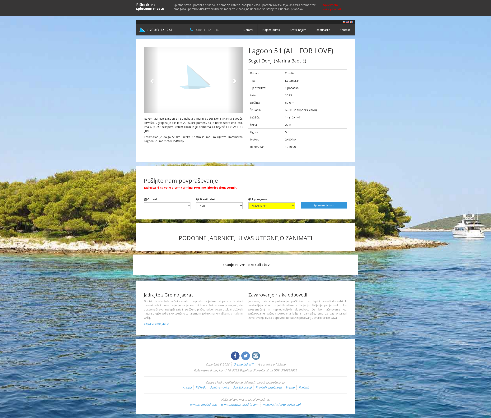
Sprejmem (330, 5)
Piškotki (201, 387)
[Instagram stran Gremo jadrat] (256, 355)
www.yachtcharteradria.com (239, 404)
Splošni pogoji (242, 387)
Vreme (290, 387)
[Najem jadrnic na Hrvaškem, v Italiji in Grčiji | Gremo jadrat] (161, 29)
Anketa (187, 387)
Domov (248, 30)
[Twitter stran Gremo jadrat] (246, 355)
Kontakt (345, 30)
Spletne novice (219, 387)
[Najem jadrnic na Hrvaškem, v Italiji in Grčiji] (344, 21)
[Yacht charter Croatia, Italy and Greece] (347, 21)
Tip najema (259, 199)
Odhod (152, 199)
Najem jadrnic (271, 30)
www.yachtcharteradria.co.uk (281, 404)
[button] (151, 80)
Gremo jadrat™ (243, 364)
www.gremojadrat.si (203, 404)
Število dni (207, 199)
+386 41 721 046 (207, 30)
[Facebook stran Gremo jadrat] (235, 355)
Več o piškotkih (332, 9)
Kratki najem (298, 30)
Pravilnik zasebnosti (269, 387)
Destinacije (323, 30)
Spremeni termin (324, 205)
